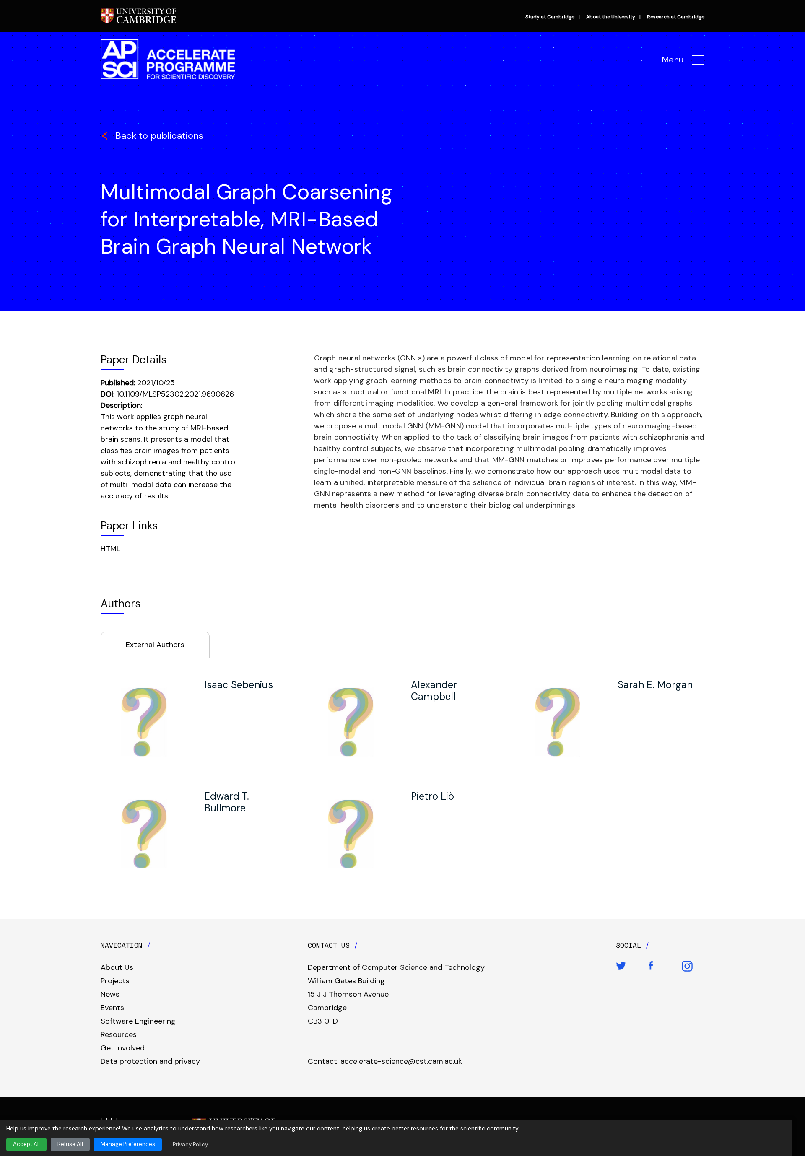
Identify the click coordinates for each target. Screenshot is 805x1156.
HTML (110, 549)
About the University (610, 16)
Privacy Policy (190, 1144)
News (110, 994)
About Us (117, 967)
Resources (119, 1034)
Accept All (26, 1144)
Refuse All (70, 1144)
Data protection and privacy (150, 1061)
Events (112, 1008)
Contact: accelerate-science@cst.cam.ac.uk (385, 1061)
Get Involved (123, 1048)
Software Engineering (138, 1021)
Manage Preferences (128, 1144)
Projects (115, 981)
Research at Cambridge (675, 16)
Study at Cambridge (549, 16)
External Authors (155, 645)
